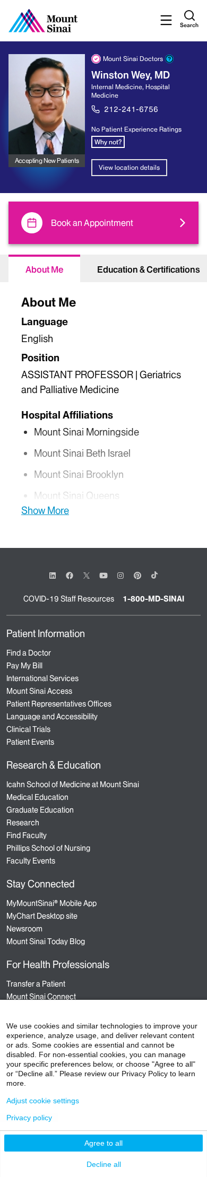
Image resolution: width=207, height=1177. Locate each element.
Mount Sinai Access (39, 691)
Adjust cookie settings (42, 1100)
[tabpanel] (103, 404)
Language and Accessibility (52, 716)
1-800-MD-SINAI (153, 599)
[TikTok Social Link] (154, 575)
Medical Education (37, 797)
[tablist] (103, 268)
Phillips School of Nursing (48, 848)
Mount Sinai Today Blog (45, 941)
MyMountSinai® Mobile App (51, 903)
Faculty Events (30, 861)
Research (22, 822)
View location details (129, 167)
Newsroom (24, 929)
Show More (45, 510)
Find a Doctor (28, 653)
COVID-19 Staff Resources (68, 599)
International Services (42, 678)
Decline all (104, 1164)
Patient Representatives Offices (58, 704)
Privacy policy (29, 1117)
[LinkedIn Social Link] (52, 575)
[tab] (44, 268)
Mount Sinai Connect (41, 996)
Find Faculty (26, 835)
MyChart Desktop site (41, 916)
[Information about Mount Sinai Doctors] (169, 59)
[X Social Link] (86, 575)
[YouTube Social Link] (103, 574)
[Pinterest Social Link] (137, 574)
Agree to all (103, 1143)
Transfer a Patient (35, 984)
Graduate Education (40, 810)
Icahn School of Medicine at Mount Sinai (72, 784)
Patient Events (30, 742)
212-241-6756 (131, 109)
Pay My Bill (24, 665)
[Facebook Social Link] (69, 575)
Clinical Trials (28, 729)
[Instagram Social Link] (120, 575)
